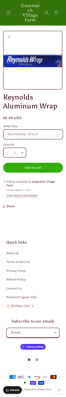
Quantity (8, 144)
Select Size (10, 126)
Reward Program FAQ (21, 297)
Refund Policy (16, 279)
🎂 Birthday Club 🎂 (20, 306)
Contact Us (14, 288)
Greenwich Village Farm (37, 389)
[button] (8, 12)
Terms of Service (18, 262)
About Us (12, 253)
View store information (22, 195)
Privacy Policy (16, 270)
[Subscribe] (54, 333)
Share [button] (10, 206)
